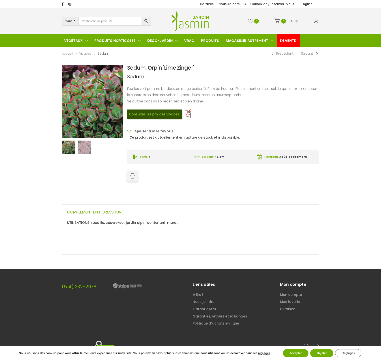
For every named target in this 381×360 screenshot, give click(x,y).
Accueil (67, 53)
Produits (210, 40)
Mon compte (291, 294)
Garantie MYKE (205, 309)
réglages (264, 353)
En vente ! (289, 40)
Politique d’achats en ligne (216, 323)
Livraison (287, 309)
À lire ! (198, 294)
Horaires (207, 4)
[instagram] (69, 4)
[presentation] (61, 101)
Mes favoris (290, 301)
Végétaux (73, 40)
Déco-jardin (160, 40)
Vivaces (85, 53)
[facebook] (63, 4)
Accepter (295, 353)
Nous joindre (229, 4)
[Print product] (132, 176)
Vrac (189, 40)
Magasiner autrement (247, 40)
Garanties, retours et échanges (220, 316)
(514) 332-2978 (79, 286)
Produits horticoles (115, 40)
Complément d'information (94, 212)
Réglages (348, 353)
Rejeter (322, 353)
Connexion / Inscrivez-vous (272, 4)
